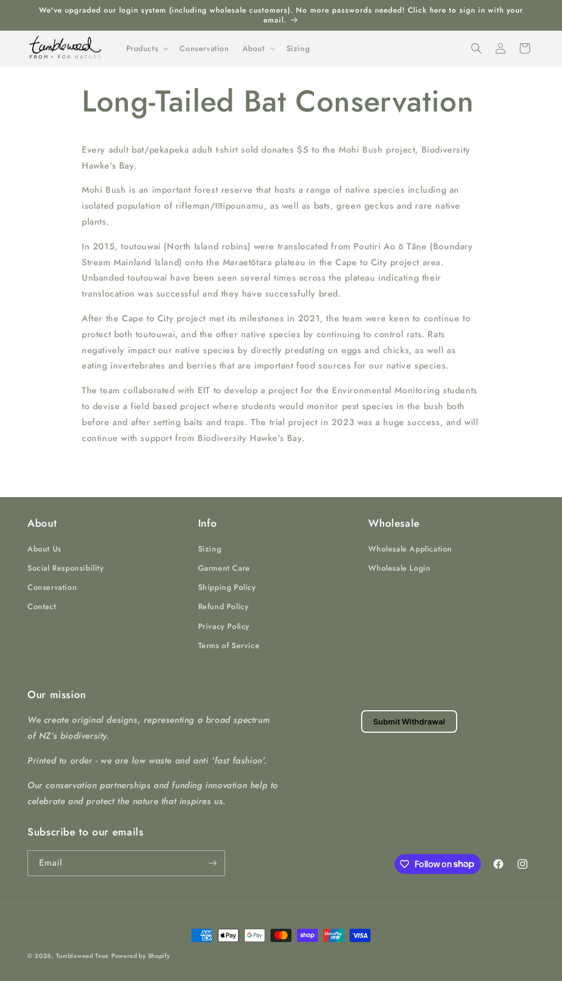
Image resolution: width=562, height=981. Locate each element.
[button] (146, 48)
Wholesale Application (410, 548)
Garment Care (224, 567)
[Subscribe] (212, 863)
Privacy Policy (224, 626)
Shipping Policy (227, 587)
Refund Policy (223, 606)
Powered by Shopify (140, 955)
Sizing (210, 548)
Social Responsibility (65, 567)
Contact (41, 606)
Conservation (52, 587)
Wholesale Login (399, 567)
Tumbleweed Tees (82, 955)
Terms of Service (229, 645)
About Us (44, 548)
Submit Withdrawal (409, 721)
